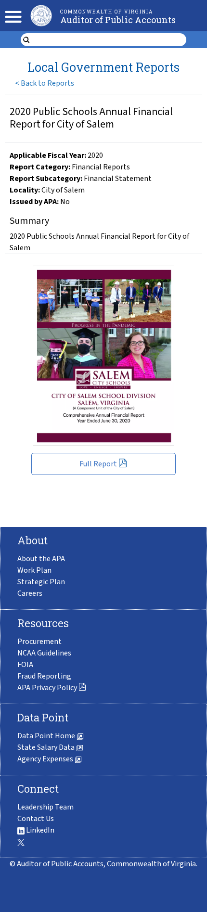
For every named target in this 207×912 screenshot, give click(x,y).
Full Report (98, 464)
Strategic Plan (41, 582)
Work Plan (34, 570)
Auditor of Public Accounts (118, 20)
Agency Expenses (46, 759)
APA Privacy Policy (47, 687)
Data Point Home (47, 736)
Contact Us (35, 818)
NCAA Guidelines (44, 653)
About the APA (41, 558)
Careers (29, 593)
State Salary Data (46, 747)
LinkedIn (39, 830)
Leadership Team (45, 807)
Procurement (39, 641)
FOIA (25, 664)
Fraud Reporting (44, 676)
